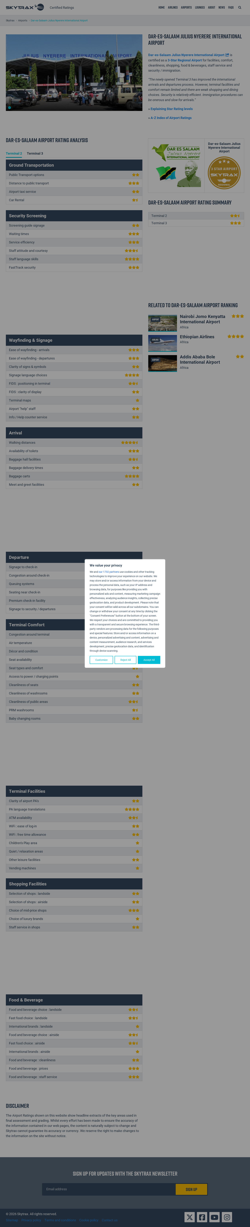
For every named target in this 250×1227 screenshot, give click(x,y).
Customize (101, 660)
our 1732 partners (109, 571)
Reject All (125, 660)
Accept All (149, 660)
